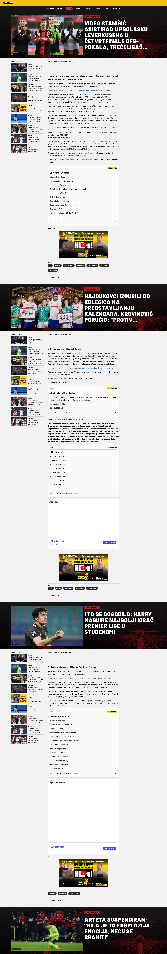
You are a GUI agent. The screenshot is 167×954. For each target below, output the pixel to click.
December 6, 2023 (69, 137)
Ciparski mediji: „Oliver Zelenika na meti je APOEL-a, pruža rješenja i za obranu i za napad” (35, 78)
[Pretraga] (161, 3)
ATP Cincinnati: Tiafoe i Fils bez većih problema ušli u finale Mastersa (35, 119)
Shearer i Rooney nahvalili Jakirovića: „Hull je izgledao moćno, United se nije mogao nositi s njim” (35, 129)
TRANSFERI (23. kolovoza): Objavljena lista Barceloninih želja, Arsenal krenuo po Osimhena (35, 109)
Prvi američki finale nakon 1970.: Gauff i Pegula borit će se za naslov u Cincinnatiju (34, 139)
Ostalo (30, 115)
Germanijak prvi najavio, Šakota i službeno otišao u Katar (35, 68)
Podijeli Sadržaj (91, 16)
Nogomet (30, 64)
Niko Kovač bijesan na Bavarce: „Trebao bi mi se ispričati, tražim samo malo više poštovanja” (35, 88)
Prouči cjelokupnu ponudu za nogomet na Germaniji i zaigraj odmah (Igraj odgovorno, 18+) (81, 368)
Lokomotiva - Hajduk (58, 404)
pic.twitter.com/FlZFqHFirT (58, 135)
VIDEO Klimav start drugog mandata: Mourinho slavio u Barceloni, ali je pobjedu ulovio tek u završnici (35, 149)
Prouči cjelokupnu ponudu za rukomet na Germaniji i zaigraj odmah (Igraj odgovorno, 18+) (81, 90)
